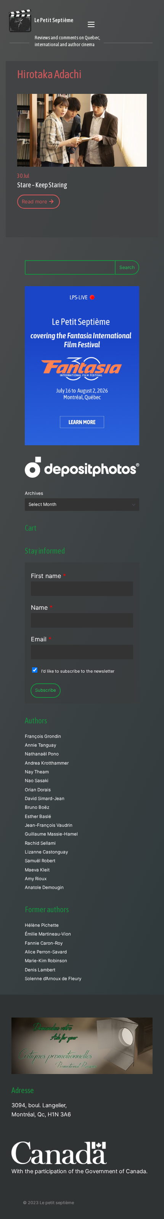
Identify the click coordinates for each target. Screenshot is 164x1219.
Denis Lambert (40, 970)
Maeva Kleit (37, 870)
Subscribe (45, 690)
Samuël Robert (40, 860)
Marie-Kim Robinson (46, 960)
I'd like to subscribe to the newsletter (77, 671)
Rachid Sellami (40, 843)
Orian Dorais (38, 789)
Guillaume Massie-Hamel (51, 834)
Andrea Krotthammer (47, 763)
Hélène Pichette (42, 925)
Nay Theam (37, 772)
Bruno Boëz (37, 807)
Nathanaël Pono (42, 754)
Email (41, 639)
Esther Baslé (38, 816)
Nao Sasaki (36, 780)
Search (127, 267)
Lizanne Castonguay (46, 852)
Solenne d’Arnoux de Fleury (53, 978)
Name (42, 607)
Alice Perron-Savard (46, 952)
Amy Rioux (36, 878)
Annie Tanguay (40, 745)
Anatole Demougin (44, 887)
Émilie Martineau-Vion (48, 934)
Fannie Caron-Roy (44, 943)
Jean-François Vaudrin (48, 825)
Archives (34, 493)
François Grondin (43, 736)
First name (48, 576)
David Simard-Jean (44, 798)
